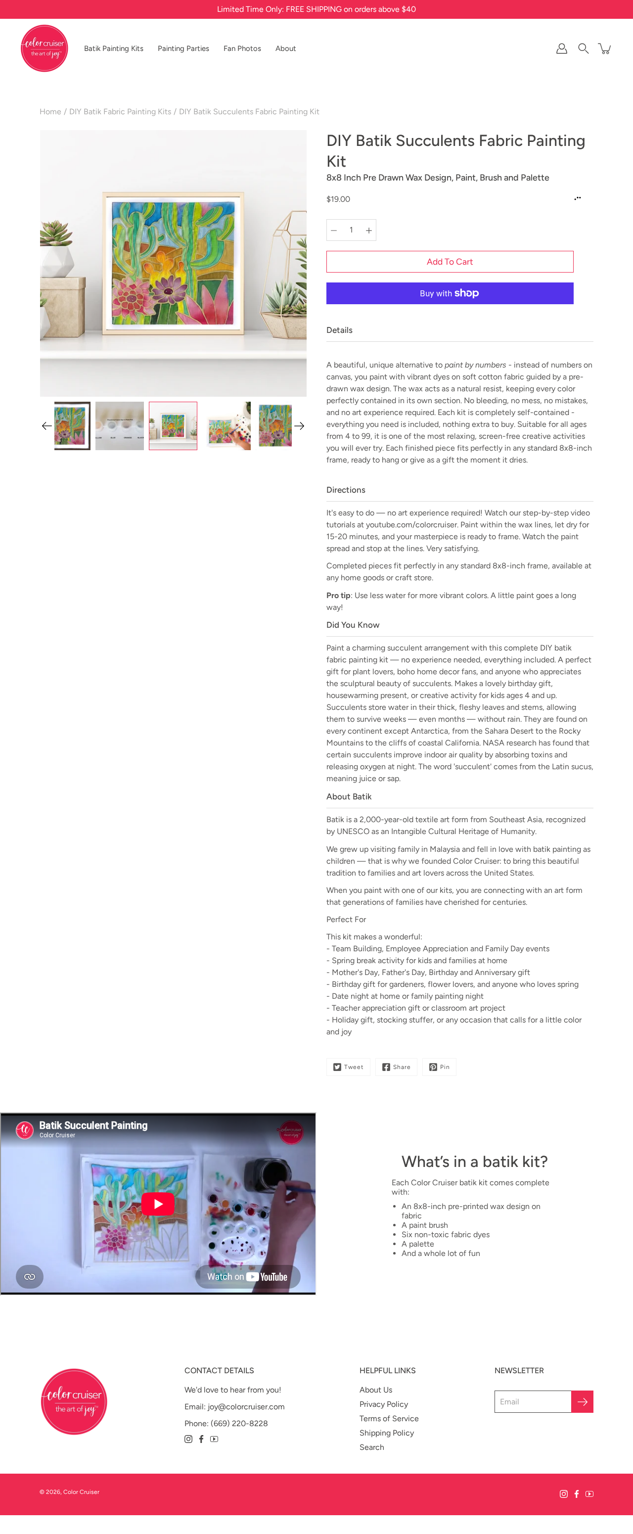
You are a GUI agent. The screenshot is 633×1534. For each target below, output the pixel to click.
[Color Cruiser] (44, 48)
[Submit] (582, 1402)
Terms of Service (389, 1418)
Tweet (354, 1067)
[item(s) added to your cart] (605, 48)
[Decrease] (333, 230)
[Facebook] (201, 1439)
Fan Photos (242, 48)
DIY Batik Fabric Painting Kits (120, 111)
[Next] (299, 425)
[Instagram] (188, 1439)
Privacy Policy (384, 1404)
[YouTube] (214, 1439)
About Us (376, 1390)
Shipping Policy (387, 1433)
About (285, 48)
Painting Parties (183, 48)
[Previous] (47, 425)
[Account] (562, 48)
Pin (445, 1067)
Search (372, 1447)
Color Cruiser (81, 1491)
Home (50, 111)
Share (402, 1067)
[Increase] (369, 230)
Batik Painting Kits (113, 48)
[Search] (583, 48)
